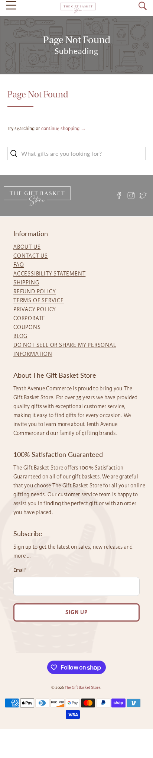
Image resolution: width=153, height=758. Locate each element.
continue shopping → (63, 129)
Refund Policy (34, 291)
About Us (26, 246)
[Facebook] (119, 196)
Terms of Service (38, 300)
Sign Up (76, 612)
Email (20, 570)
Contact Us (30, 255)
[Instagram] (131, 196)
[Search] (142, 6)
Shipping (26, 282)
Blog (20, 336)
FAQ (18, 264)
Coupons (27, 327)
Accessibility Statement (49, 273)
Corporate (29, 318)
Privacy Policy (34, 309)
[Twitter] (143, 196)
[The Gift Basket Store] (78, 8)
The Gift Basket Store (82, 687)
